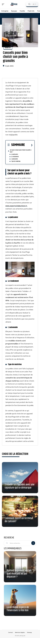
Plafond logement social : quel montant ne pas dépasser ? (19, 573)
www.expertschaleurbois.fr (16, 206)
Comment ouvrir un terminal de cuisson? (19, 520)
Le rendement (15, 157)
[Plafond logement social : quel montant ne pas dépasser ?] (20, 566)
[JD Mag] (14, 4)
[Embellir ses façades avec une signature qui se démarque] (20, 478)
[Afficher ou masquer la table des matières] (29, 145)
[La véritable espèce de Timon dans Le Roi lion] (20, 600)
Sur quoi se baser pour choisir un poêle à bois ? (20, 151)
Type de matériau (15, 161)
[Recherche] (29, 4)
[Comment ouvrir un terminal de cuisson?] (20, 512)
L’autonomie (14, 159)
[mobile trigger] (3, 4)
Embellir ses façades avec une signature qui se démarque (19, 486)
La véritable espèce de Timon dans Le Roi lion (18, 609)
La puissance (14, 154)
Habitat (8, 47)
